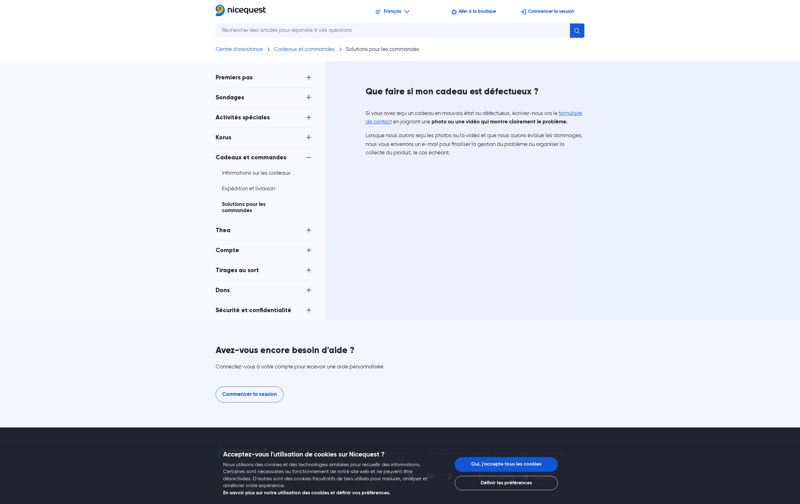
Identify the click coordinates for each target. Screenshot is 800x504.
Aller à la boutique (477, 11)
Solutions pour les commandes (382, 49)
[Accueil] (241, 12)
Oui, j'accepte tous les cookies (506, 464)
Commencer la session (551, 11)
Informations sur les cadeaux (256, 173)
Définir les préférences (506, 483)
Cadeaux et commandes (304, 49)
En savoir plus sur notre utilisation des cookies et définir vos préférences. (306, 493)
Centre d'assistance (239, 49)
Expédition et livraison (248, 189)
